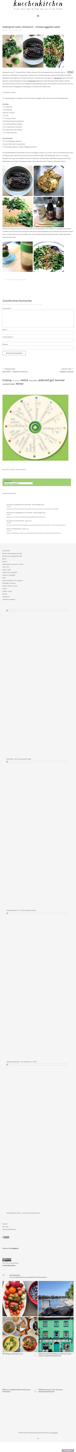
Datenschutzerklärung (9, 1229)
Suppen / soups (7, 591)
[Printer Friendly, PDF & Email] (70, 72)
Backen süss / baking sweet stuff (12, 556)
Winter (20, 383)
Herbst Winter (33, 381)
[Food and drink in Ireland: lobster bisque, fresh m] (20, 1334)
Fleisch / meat (6, 570)
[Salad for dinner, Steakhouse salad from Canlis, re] (56, 1370)
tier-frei (4, 594)
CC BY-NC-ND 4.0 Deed (8, 1265)
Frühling (6, 380)
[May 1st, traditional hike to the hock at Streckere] (20, 1406)
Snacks (4, 589)
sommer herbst (22, 279)
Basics (4, 559)
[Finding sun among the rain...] (20, 1370)
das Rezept (58, 78)
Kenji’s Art (32, 81)
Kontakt (4, 1224)
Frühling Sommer (16, 380)
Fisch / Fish (5, 567)
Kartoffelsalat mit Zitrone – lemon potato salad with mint (23, 1213)
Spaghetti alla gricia (67, 370)
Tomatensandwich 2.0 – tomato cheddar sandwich (21, 910)
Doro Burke (9, 504)
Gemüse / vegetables (8, 575)
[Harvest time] (20, 1298)
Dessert (4, 561)
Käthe (8, 529)
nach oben (54, 1433)
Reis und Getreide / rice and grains (12, 580)
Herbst (13, 279)
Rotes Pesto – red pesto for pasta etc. (15, 370)
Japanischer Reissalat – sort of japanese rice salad (21, 1062)
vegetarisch (6, 597)
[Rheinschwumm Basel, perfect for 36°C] (56, 1298)
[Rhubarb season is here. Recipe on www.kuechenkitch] (56, 1406)
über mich (5, 1227)
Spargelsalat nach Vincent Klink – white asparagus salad (29, 504)
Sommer (17, 279)
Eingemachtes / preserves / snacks (12, 564)
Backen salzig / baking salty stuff (12, 553)
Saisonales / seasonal (8, 583)
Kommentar (7, 308)
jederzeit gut (46, 380)
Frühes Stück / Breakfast (9, 572)
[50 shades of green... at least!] (56, 1334)
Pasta (4, 578)
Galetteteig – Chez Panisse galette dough (18, 759)
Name (5, 330)
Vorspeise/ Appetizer (8, 599)
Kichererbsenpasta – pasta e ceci (22, 521)
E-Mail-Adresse (8, 337)
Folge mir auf (10, 1248)
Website (5, 344)
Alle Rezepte (6, 551)
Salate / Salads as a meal (9, 586)
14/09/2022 (5, 30)
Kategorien (8, 481)
